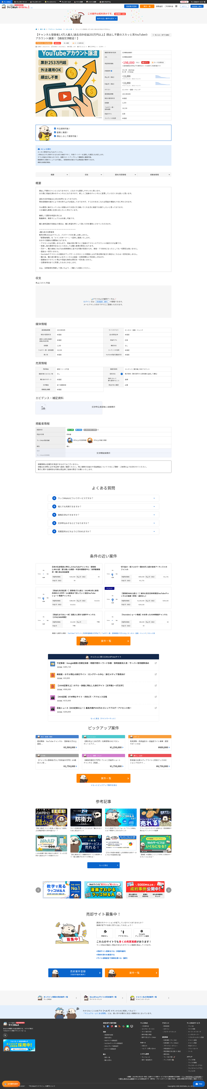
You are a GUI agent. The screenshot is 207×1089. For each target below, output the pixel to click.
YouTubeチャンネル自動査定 (113, 1043)
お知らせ (144, 1046)
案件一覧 (147, 6)
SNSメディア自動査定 (111, 1046)
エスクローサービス (148, 1029)
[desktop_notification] (131, 1026)
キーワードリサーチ (194, 1032)
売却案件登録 (131, 6)
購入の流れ (108, 1060)
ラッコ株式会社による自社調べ (192, 1077)
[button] (116, 1026)
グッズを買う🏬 (169, 1060)
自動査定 (159, 6)
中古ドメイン (192, 1046)
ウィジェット (146, 1057)
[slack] (123, 1026)
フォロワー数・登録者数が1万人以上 (114, 633)
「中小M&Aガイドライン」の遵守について (41, 1086)
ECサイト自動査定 (110, 1049)
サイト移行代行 (147, 1032)
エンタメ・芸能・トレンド (136, 633)
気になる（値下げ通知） (162, 35)
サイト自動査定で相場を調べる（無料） (113, 958)
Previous (38, 890)
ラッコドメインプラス (195, 1068)
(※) (32, 7)
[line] (127, 1026)
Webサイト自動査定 (110, 1040)
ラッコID (191, 1026)
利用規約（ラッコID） (171, 1040)
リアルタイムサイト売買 (196, 1037)
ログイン (184, 6)
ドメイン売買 (192, 1043)
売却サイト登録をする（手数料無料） (112, 951)
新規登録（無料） (197, 6)
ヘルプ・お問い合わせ (149, 1048)
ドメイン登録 (192, 1040)
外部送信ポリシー (169, 1048)
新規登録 (166, 1026)
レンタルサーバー (194, 1034)
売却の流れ (108, 1038)
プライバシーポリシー (171, 1046)
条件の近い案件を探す (105, 18)
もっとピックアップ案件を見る (104, 785)
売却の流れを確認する (106, 954)
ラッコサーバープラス (195, 1065)
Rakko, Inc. (187, 1086)
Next (168, 890)
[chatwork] (111, 1026)
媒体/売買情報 (120, 174)
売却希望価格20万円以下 (91, 633)
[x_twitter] (104, 1026)
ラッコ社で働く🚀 (169, 1057)
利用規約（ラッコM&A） (171, 1043)
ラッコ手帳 (191, 1060)
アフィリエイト (193, 1048)
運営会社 (166, 1054)
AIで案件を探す (11, 1083)
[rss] (119, 1026)
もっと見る (103, 865)
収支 (86, 174)
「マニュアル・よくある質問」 (95, 1013)
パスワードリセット (170, 1032)
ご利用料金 (169, 6)
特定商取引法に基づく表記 (172, 1051)
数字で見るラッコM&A (149, 1037)
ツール (190, 1051)
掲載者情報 (154, 174)
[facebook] (108, 1026)
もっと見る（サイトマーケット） (103, 718)
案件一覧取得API (147, 1060)
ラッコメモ (191, 1071)
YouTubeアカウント (75, 633)
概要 (52, 174)
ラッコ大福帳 (192, 1062)
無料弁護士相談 (147, 1034)
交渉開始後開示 (127, 52)
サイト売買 (191, 1029)
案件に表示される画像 (127, 1079)
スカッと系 (69, 29)
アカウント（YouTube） (55, 29)
